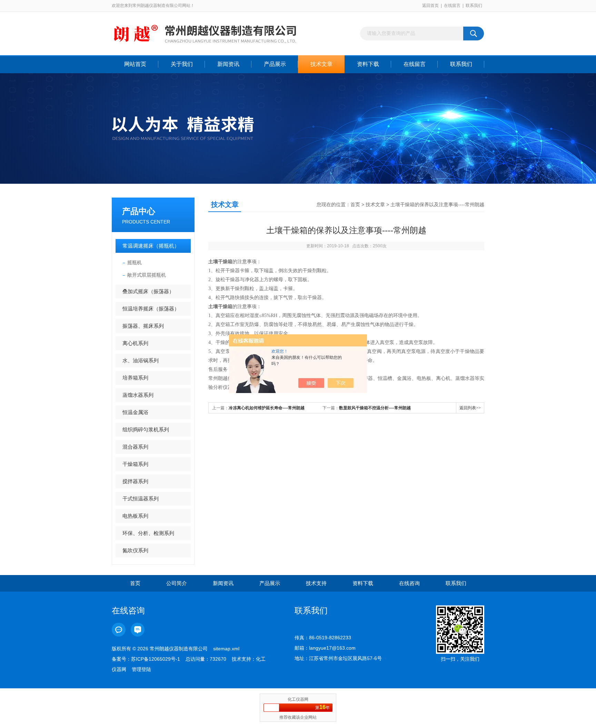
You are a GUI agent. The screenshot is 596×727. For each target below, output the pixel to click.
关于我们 (182, 64)
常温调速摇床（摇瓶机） (150, 246)
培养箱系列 (135, 378)
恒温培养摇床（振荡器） (150, 309)
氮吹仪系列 (135, 550)
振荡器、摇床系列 (143, 326)
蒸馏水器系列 (137, 395)
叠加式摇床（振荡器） (148, 291)
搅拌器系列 (135, 481)
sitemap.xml (226, 648)
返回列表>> (470, 407)
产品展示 (275, 64)
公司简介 (176, 583)
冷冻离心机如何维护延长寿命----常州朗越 (267, 407)
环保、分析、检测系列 (148, 533)
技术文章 (321, 64)
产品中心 (138, 211)
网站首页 (135, 64)
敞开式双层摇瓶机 (146, 275)
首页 (355, 204)
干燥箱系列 (135, 464)
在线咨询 (409, 583)
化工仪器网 (298, 699)
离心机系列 (135, 343)
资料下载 (368, 64)
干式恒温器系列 (140, 498)
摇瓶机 (134, 262)
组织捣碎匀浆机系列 (145, 429)
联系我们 (474, 5)
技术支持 (316, 583)
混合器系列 (135, 447)
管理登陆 (141, 669)
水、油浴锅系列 (140, 360)
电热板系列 (135, 516)
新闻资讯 (228, 64)
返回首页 (430, 5)
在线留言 (452, 5)
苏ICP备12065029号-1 (155, 659)
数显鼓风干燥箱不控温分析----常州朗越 (375, 407)
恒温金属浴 (135, 412)
